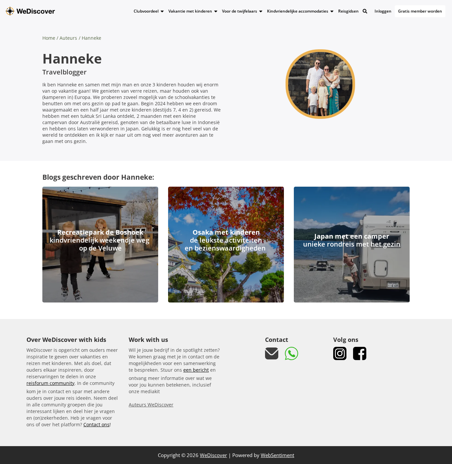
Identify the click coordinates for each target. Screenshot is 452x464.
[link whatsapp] (291, 353)
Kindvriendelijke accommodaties (298, 11)
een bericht (196, 370)
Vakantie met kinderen (190, 11)
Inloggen (383, 11)
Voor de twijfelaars (240, 11)
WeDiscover (213, 455)
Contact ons (96, 424)
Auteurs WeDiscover (151, 404)
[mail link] (271, 354)
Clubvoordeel (146, 11)
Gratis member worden (420, 11)
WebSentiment (277, 455)
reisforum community (50, 383)
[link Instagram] (339, 353)
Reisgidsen (348, 11)
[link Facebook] (359, 353)
